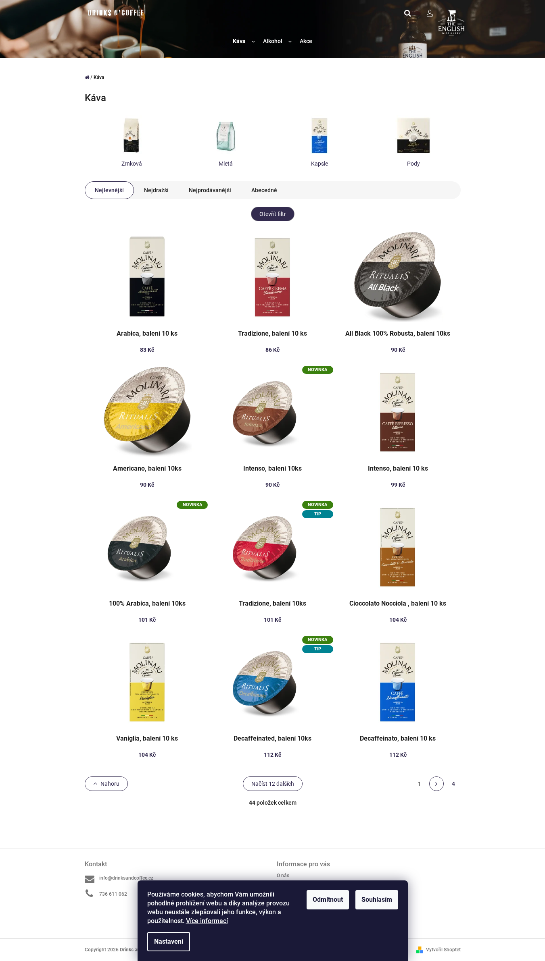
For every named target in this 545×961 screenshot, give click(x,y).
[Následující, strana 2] (436, 783)
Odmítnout (328, 899)
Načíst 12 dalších (272, 783)
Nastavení (168, 941)
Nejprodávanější (210, 190)
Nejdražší (156, 190)
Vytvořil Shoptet (443, 950)
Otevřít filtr (272, 214)
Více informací (207, 921)
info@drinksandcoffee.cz (126, 878)
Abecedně (264, 190)
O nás (283, 875)
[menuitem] (244, 41)
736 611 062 (113, 894)
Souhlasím (376, 899)
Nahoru (109, 783)
